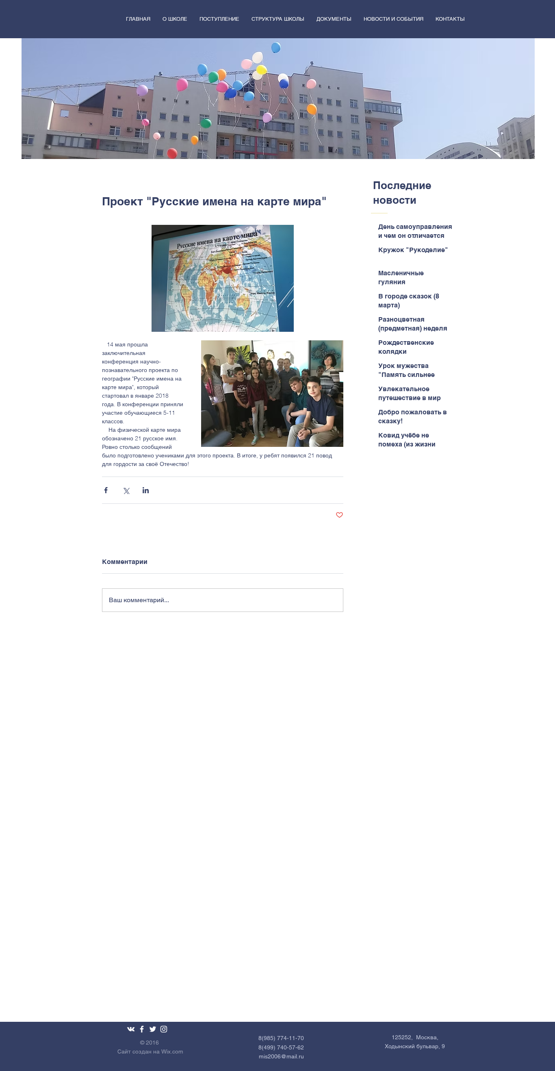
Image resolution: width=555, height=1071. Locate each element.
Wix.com (172, 1051)
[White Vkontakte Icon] (130, 1029)
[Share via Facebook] (106, 490)
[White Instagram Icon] (163, 1029)
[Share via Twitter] (126, 490)
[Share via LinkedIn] (146, 490)
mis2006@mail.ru (281, 1056)
